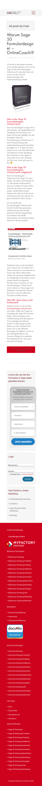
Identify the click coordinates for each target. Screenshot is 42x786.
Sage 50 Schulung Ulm (17, 765)
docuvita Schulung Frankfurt (19, 655)
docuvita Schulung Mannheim (19, 675)
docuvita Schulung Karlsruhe (19, 667)
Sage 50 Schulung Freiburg (18, 737)
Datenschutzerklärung (16, 613)
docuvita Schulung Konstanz (19, 671)
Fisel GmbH (12, 711)
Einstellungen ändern (17, 537)
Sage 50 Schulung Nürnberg (19, 757)
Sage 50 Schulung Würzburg (19, 769)
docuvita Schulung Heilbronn (19, 663)
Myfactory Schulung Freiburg (19, 565)
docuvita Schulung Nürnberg (19, 679)
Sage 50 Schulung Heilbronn (19, 741)
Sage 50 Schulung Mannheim (19, 753)
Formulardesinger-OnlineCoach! (19, 308)
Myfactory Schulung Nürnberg (20, 585)
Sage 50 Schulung (15, 729)
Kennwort (11, 471)
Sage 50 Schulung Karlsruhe (19, 745)
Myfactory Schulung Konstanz (20, 577)
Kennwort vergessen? (28, 474)
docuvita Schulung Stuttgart (19, 683)
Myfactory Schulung (16, 557)
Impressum (12, 616)
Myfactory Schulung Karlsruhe (20, 573)
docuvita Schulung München (19, 695)
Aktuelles (24, 58)
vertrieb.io (14, 504)
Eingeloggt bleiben (16, 474)
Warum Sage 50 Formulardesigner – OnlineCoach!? (20, 43)
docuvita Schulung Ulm (17, 687)
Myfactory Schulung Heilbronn (20, 569)
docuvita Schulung (15, 651)
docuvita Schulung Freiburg (18, 659)
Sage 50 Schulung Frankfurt (19, 733)
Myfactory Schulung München (20, 601)
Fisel (32, 58)
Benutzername (12, 465)
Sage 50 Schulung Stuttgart (19, 761)
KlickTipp (13, 515)
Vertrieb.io (12, 719)
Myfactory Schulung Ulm (17, 593)
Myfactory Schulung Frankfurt (19, 561)
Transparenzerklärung (16, 620)
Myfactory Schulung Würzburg (20, 597)
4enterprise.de (14, 715)
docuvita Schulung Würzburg (19, 691)
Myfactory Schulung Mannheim (20, 581)
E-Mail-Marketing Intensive (20, 499)
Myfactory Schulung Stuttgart (19, 589)
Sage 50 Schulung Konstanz (19, 749)
